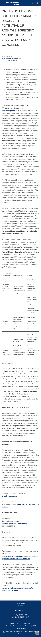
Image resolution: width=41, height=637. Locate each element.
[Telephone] (33, 3)
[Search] (38, 3)
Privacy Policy (25, 623)
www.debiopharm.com (10, 110)
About (20, 608)
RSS (34, 626)
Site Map (27, 626)
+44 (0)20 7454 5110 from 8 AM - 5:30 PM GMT (20, 616)
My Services (19, 610)
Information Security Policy (13, 626)
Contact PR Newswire (20, 603)
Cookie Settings (21, 628)
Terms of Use (14, 623)
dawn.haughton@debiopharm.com (14, 523)
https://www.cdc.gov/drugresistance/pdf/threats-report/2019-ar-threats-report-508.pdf (20, 557)
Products (20, 606)
